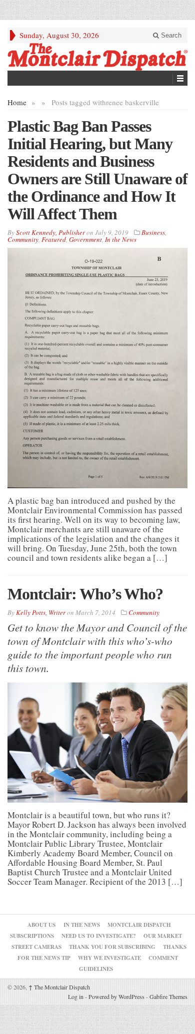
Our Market (163, 936)
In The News (82, 925)
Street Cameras (37, 947)
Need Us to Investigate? (99, 936)
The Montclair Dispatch (59, 987)
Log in (76, 996)
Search (170, 35)
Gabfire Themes (169, 996)
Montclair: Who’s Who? (85, 594)
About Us (42, 925)
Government (85, 239)
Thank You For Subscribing (112, 947)
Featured (54, 239)
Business (153, 232)
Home (17, 102)
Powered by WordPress (116, 996)
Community (23, 239)
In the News (120, 239)
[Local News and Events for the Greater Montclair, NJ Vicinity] (98, 57)
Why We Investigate (109, 958)
